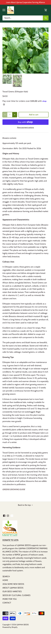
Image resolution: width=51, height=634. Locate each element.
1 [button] (24, 71)
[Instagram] (8, 515)
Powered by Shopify (9, 627)
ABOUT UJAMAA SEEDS (12, 588)
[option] (25, 50)
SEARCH (6, 576)
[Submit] (46, 17)
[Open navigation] (3, 10)
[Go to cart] (45, 10)
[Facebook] (4, 515)
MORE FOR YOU (9, 599)
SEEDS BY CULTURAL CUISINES (16, 595)
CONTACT (6, 603)
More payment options (25, 127)
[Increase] (14, 114)
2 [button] (27, 71)
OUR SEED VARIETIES (12, 591)
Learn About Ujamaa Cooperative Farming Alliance (25, 2)
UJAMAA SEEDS (22, 624)
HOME (5, 580)
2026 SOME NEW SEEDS (13, 584)
